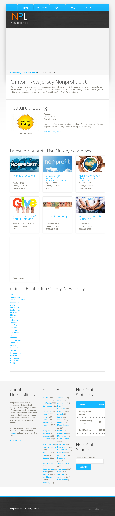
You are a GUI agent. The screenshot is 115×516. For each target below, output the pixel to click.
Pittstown (13, 312)
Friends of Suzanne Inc (24, 177)
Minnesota (61, 433)
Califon (13, 350)
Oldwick (13, 315)
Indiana (60, 420)
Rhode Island (48, 463)
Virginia (46, 474)
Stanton (13, 305)
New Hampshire (49, 447)
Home (12, 72)
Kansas (46, 422)
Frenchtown (14, 333)
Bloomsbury (15, 358)
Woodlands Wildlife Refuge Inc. (90, 218)
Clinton (13, 295)
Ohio (45, 455)
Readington (14, 307)
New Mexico (62, 450)
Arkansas (46, 400)
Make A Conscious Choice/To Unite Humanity (89, 178)
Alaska (45, 398)
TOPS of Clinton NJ (56, 216)
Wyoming (46, 483)
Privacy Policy (15, 440)
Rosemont (14, 343)
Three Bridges (15, 353)
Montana (46, 439)
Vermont (60, 474)
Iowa (45, 417)
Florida (60, 411)
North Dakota (48, 444)
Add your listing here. (52, 132)
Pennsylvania (62, 458)
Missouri (46, 436)
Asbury (13, 335)
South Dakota (48, 469)
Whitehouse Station (17, 300)
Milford (13, 317)
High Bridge (14, 325)
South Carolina (63, 463)
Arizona (60, 400)
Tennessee (61, 469)
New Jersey (61, 447)
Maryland (46, 431)
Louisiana (46, 425)
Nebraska (61, 444)
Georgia (46, 414)
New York (61, 452)
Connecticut (47, 406)
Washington (47, 477)
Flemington (14, 355)
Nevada (46, 452)
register (13, 433)
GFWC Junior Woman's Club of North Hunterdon (56, 178)
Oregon (46, 458)
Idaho (59, 417)
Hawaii (60, 414)
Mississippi (61, 436)
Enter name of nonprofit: (86, 457)
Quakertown (15, 310)
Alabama (61, 398)
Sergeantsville (15, 340)
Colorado (61, 403)
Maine (59, 431)
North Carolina (63, 439)
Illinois (45, 420)
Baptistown (14, 360)
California (47, 403)
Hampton (13, 328)
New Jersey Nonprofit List (26, 72)
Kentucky (60, 422)
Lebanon (13, 323)
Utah (59, 472)
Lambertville (15, 297)
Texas (45, 472)
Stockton (13, 363)
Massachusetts (63, 425)
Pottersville (14, 348)
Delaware (47, 411)
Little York (14, 320)
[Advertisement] (57, 49)
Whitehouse (14, 302)
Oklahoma (61, 455)
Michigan (46, 433)
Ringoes (13, 345)
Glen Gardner (15, 330)
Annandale (14, 338)
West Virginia (62, 480)
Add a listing (99, 509)
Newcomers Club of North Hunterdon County (24, 219)
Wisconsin (61, 477)
